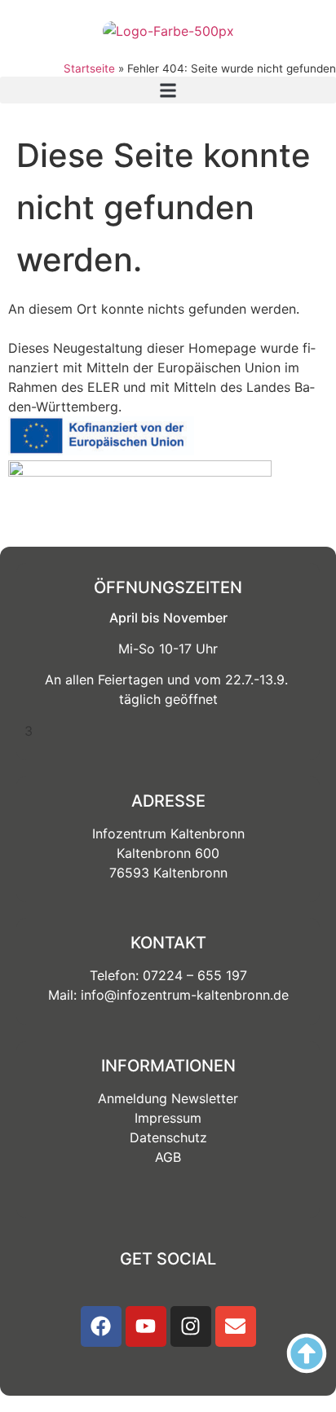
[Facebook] (101, 1326)
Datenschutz (168, 1137)
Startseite (89, 68)
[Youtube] (146, 1326)
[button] (168, 90)
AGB (168, 1157)
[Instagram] (190, 1326)
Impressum (168, 1118)
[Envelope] (235, 1326)
